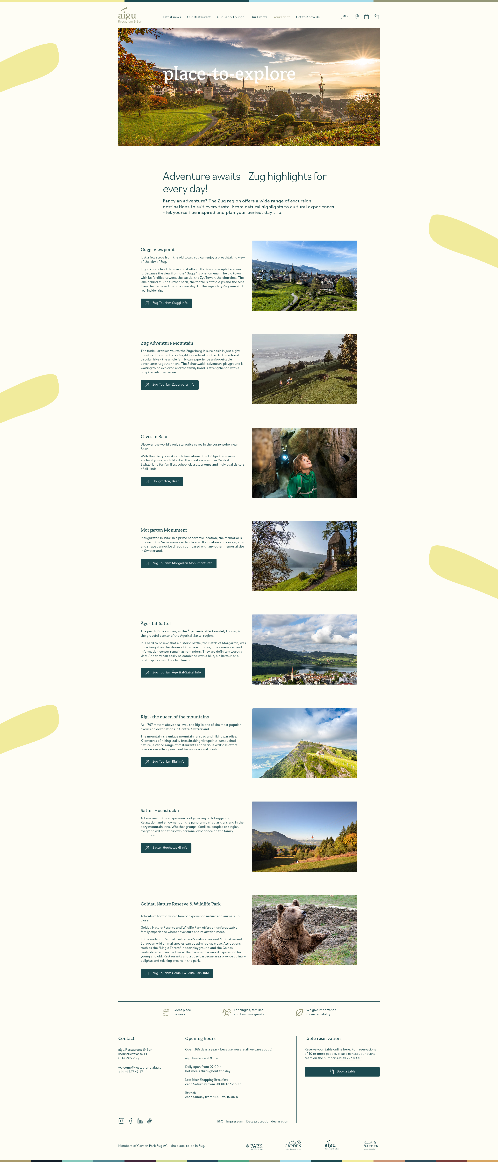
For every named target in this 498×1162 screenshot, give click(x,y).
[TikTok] (149, 1121)
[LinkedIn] (140, 1121)
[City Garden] (293, 1145)
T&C (219, 1121)
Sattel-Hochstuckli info (170, 848)
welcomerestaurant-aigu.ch (140, 1068)
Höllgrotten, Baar (166, 481)
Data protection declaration (267, 1121)
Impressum (234, 1121)
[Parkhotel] (254, 1145)
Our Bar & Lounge (230, 17)
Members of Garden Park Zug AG (142, 1146)
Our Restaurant (199, 17)
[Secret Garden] (371, 1145)
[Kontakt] (357, 16)
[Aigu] (332, 1145)
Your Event (282, 17)
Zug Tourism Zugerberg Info (174, 385)
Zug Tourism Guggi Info (170, 303)
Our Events (259, 17)
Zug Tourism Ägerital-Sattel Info (177, 672)
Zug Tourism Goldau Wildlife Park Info (181, 973)
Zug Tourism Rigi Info (168, 762)
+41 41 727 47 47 (130, 1072)
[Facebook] (131, 1121)
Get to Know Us (308, 17)
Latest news (172, 17)
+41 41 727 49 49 (348, 1058)
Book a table (346, 1071)
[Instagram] (121, 1121)
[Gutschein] (366, 16)
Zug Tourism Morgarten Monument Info (182, 563)
